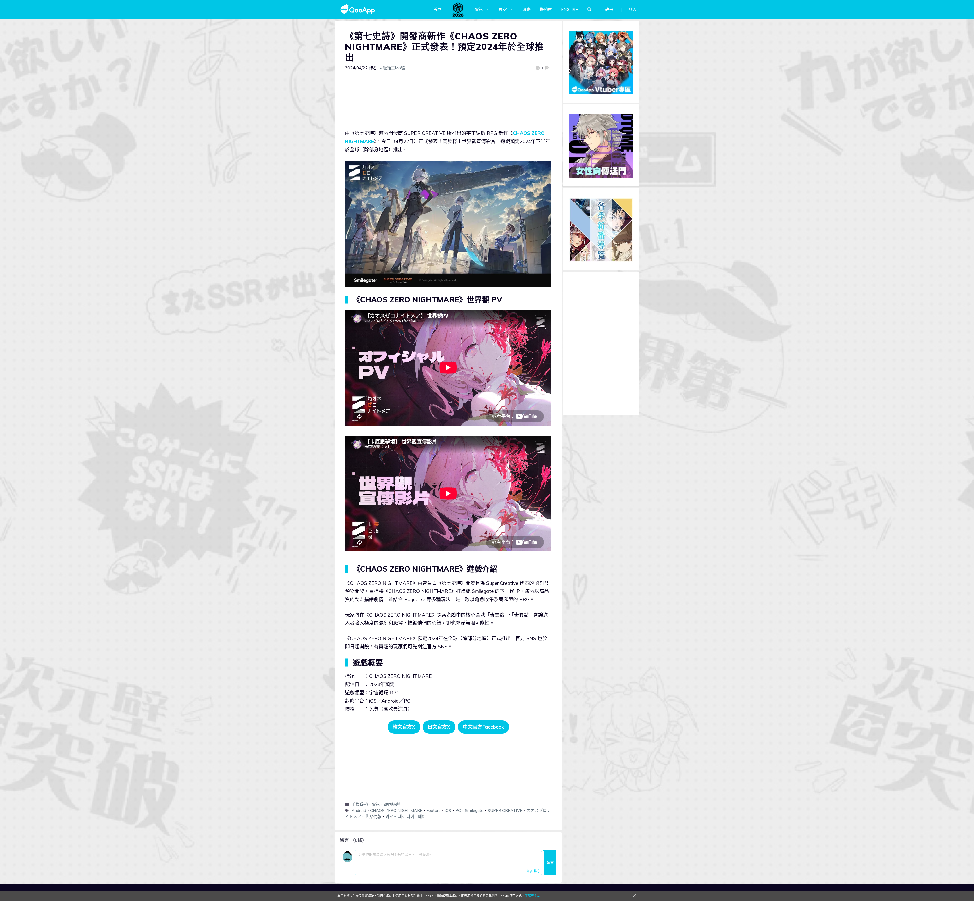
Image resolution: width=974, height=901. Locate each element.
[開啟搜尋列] (589, 9)
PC (458, 810)
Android (359, 810)
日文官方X (439, 727)
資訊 (479, 9)
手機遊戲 (360, 804)
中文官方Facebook (483, 727)
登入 (633, 9)
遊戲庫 (546, 9)
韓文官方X (404, 727)
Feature (433, 810)
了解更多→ (532, 896)
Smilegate (474, 810)
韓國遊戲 (392, 804)
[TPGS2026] (458, 9)
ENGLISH (569, 9)
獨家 (503, 9)
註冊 (609, 9)
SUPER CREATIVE (505, 810)
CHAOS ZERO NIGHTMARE (396, 810)
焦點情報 (373, 816)
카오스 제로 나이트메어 (406, 816)
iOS (448, 810)
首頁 (437, 9)
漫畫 (527, 9)
